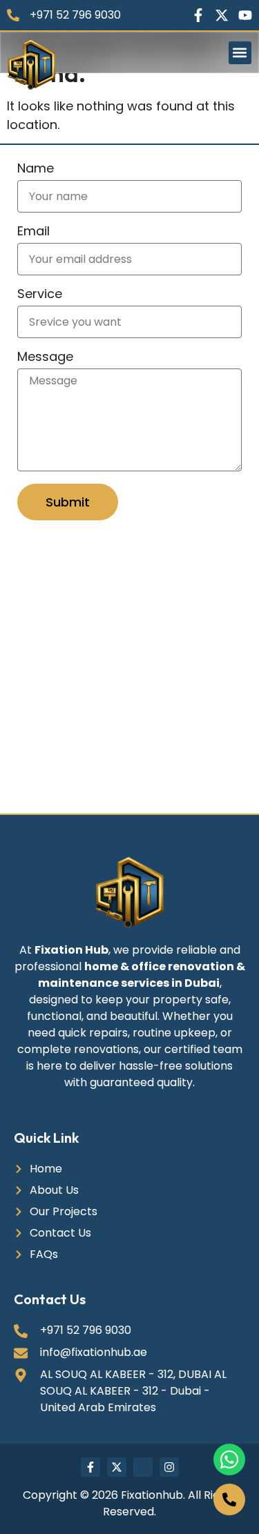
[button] (240, 52)
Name (35, 169)
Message (45, 358)
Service (39, 295)
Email (33, 232)
